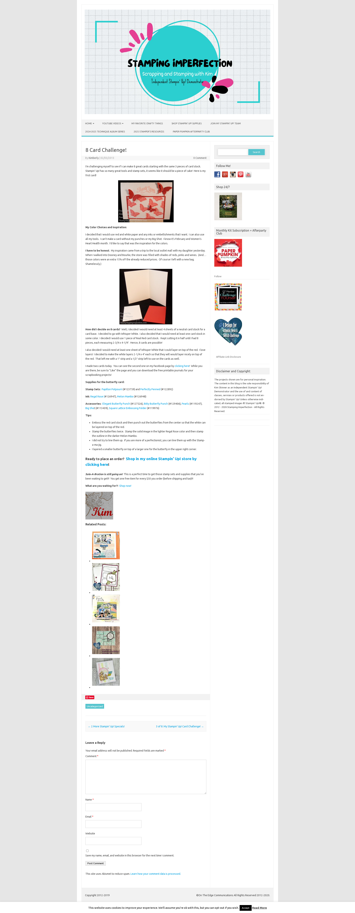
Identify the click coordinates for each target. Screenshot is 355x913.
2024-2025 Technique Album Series (105, 131)
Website (90, 833)
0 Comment (200, 157)
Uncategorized (95, 706)
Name (89, 799)
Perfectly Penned (150, 389)
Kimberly (94, 157)
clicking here (182, 365)
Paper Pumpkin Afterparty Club (191, 131)
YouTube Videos (111, 123)
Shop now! (125, 485)
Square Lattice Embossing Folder (127, 408)
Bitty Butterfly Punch (156, 403)
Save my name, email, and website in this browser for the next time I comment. (129, 855)
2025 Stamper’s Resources (149, 131)
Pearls (185, 403)
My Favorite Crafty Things (147, 123)
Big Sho (89, 408)
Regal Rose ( (97, 396)
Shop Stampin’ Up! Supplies (187, 123)
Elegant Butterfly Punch (116, 403)
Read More (259, 907)
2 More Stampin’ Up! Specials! (106, 726)
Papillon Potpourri (112, 389)
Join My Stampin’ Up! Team (225, 123)
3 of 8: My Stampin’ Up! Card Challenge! (180, 726)
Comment (91, 756)
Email (89, 816)
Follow (218, 276)
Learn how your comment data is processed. (156, 873)
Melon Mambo (125, 396)
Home (88, 123)
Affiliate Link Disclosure (228, 356)
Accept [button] (245, 908)
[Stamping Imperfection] (177, 113)
